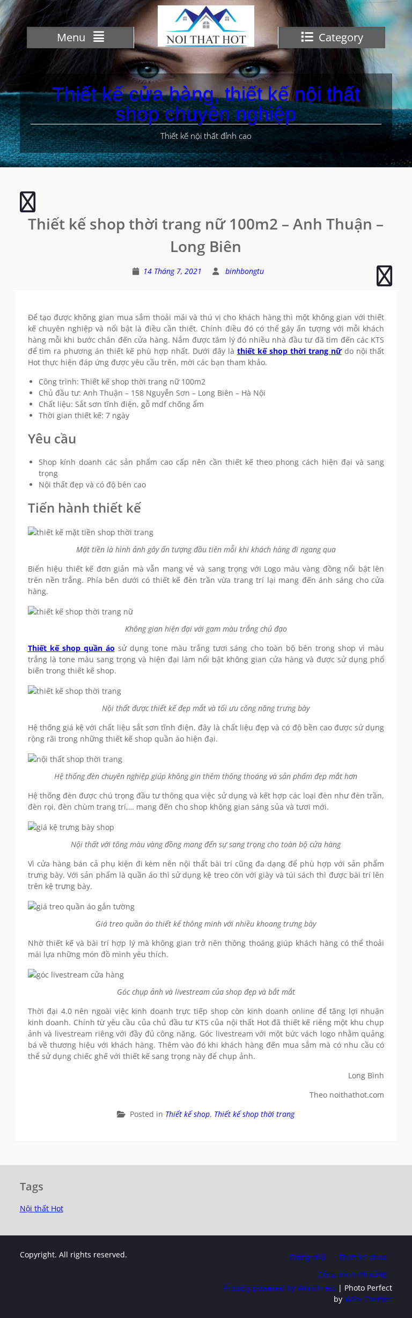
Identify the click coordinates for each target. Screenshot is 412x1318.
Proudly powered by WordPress (279, 1288)
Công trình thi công (352, 1274)
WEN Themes (368, 1299)
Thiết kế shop (187, 1114)
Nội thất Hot (41, 1208)
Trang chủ (307, 1257)
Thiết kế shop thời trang (254, 1114)
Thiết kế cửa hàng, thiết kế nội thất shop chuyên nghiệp (206, 104)
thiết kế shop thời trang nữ (289, 351)
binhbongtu (244, 271)
